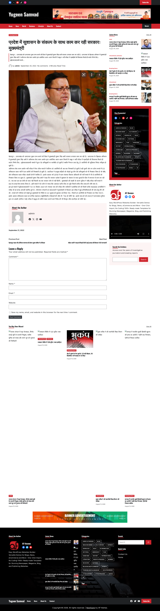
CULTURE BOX (133, 132)
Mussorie (127, 153)
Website (12, 303)
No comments (42, 66)
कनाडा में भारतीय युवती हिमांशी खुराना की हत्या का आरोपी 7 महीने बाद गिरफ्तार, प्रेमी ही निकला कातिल (123, 97)
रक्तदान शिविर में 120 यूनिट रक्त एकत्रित (121, 58)
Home (120, 557)
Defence (118, 135)
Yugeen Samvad (24, 14)
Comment (13, 257)
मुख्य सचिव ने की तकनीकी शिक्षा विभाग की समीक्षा (123, 85)
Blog (131, 128)
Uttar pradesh (120, 168)
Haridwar (136, 142)
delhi (110, 39)
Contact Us (122, 554)
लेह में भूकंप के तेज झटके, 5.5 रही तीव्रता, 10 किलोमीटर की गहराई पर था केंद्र (122, 72)
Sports (137, 157)
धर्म (137, 168)
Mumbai (118, 153)
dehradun (119, 55)
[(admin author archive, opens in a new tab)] (10, 67)
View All (148, 35)
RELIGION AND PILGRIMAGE (123, 157)
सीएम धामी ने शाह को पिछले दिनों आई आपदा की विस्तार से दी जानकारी (87, 243)
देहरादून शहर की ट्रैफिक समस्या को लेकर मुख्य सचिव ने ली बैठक (27, 243)
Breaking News (113, 68)
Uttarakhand (112, 55)
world (131, 168)
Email (12, 293)
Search (143, 259)
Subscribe (146, 601)
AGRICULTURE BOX (121, 128)
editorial (131, 139)
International (129, 146)
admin (17, 66)
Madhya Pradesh (131, 150)
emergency (119, 142)
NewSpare (90, 608)
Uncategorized (13, 35)
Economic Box (120, 139)
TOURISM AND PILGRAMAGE (124, 160)
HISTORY (118, 146)
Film (127, 142)
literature (119, 150)
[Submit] (148, 542)
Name (12, 284)
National (137, 153)
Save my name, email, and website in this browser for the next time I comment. (44, 312)
